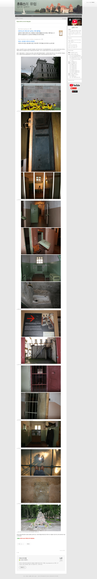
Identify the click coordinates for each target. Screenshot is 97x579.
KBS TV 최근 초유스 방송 (72, 46)
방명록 (30, 576)
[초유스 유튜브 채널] (74, 86)
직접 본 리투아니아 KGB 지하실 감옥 (24, 21)
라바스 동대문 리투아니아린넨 (26, 41)
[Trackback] (17, 552)
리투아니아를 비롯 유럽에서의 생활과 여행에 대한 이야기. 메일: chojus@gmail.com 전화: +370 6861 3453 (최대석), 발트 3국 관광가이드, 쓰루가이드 (38, 564)
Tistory (56, 576)
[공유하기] (21, 544)
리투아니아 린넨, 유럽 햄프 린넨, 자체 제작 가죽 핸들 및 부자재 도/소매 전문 (36, 43)
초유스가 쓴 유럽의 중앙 (72, 44)
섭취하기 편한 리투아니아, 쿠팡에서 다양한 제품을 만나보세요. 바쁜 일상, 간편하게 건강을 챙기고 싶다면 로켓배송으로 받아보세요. (36, 33)
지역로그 (27, 576)
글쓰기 (36, 576)
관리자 (33, 576)
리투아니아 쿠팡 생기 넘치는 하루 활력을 (29, 31)
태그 (24, 576)
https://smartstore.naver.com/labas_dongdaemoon (29, 39)
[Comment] (18, 552)
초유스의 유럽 (23, 558)
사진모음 (65, 18)
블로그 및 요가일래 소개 (72, 47)
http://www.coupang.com (23, 28)
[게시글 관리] (23, 544)
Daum (47, 576)
